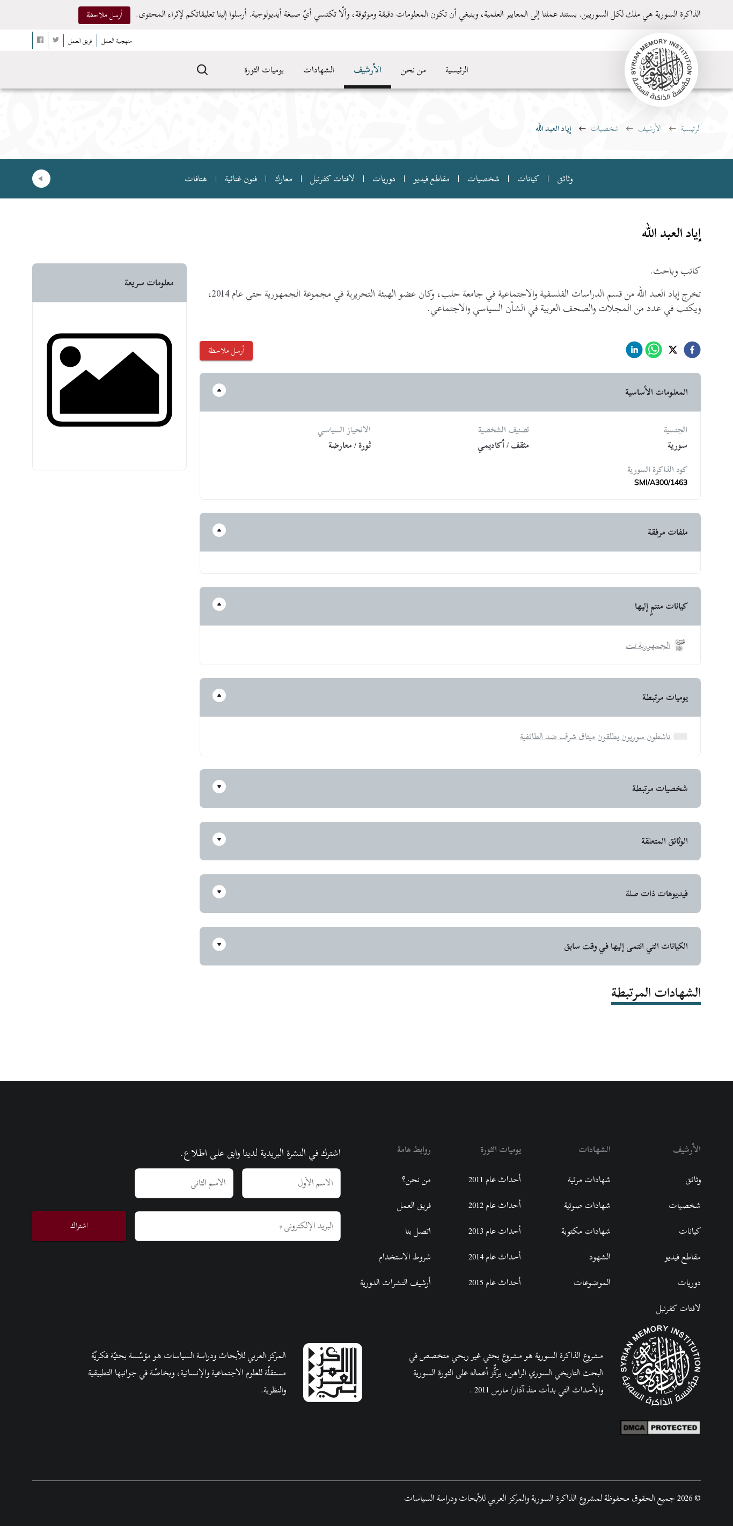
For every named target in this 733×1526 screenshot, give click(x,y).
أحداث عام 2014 (494, 1256)
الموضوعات (592, 1282)
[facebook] (692, 352)
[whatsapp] (653, 352)
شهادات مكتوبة (586, 1231)
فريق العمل (414, 1205)
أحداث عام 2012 (494, 1205)
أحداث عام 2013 (494, 1231)
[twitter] (672, 352)
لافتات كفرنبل (332, 178)
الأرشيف (368, 69)
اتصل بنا (418, 1231)
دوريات (383, 178)
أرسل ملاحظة (104, 15)
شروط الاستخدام (405, 1256)
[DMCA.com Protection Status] (660, 1425)
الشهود (600, 1256)
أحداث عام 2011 (494, 1179)
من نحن (413, 69)
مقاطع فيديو (431, 178)
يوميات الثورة (264, 69)
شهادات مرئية (589, 1179)
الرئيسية (456, 69)
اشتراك (79, 1225)
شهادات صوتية (587, 1205)
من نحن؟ (416, 1179)
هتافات (196, 178)
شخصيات (605, 128)
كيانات (528, 178)
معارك (283, 178)
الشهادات (318, 69)
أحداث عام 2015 (494, 1282)
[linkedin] (634, 352)
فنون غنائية (241, 178)
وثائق (565, 178)
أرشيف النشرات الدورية (395, 1282)
